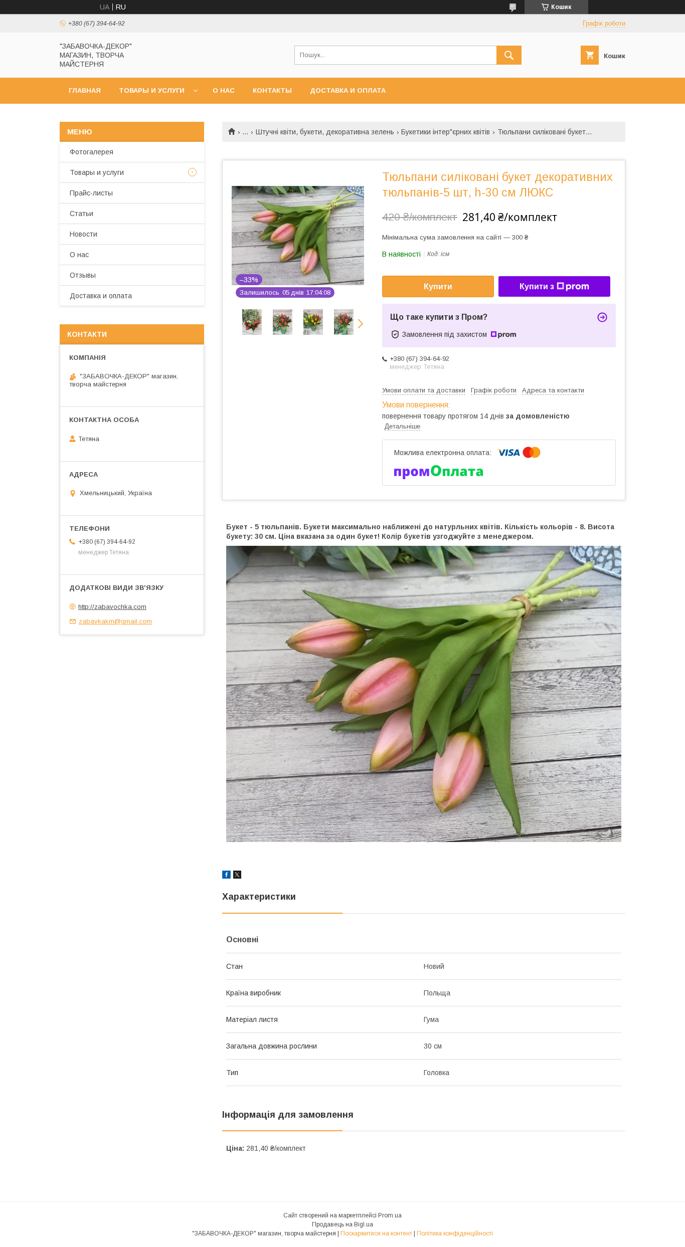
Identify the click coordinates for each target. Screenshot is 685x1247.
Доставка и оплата (348, 90)
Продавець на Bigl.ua (342, 1224)
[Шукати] (509, 55)
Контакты (272, 90)
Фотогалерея (91, 152)
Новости (83, 234)
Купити (438, 286)
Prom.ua (390, 1215)
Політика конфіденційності (455, 1233)
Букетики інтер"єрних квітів (445, 132)
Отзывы (83, 275)
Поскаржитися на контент (376, 1233)
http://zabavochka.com (112, 606)
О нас (224, 90)
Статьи (81, 214)
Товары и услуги (152, 90)
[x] (237, 876)
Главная (85, 90)
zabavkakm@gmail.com (115, 621)
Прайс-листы (91, 193)
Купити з (537, 286)
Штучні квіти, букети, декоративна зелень (325, 132)
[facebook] (226, 876)
